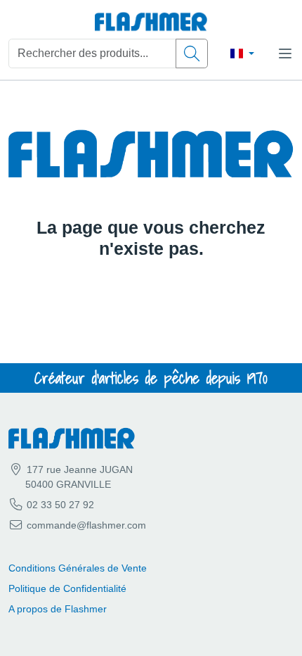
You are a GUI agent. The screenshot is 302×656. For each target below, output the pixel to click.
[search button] (192, 53)
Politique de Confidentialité (67, 588)
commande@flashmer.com (86, 525)
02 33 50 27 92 (59, 504)
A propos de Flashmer (57, 608)
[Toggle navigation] (285, 53)
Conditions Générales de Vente (77, 568)
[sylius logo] (151, 22)
